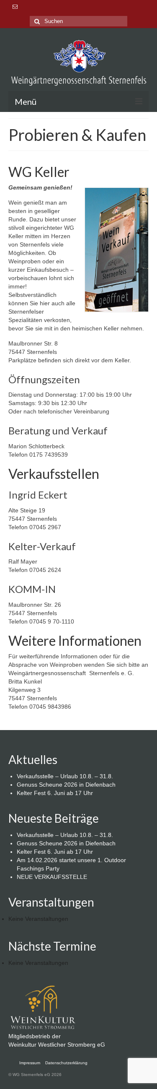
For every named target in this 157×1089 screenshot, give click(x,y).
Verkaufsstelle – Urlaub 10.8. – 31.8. (65, 776)
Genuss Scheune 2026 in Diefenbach (66, 784)
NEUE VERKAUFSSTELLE (52, 876)
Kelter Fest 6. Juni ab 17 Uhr (55, 793)
